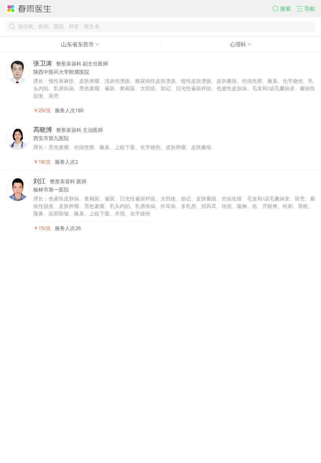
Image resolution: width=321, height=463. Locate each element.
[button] (284, 9)
